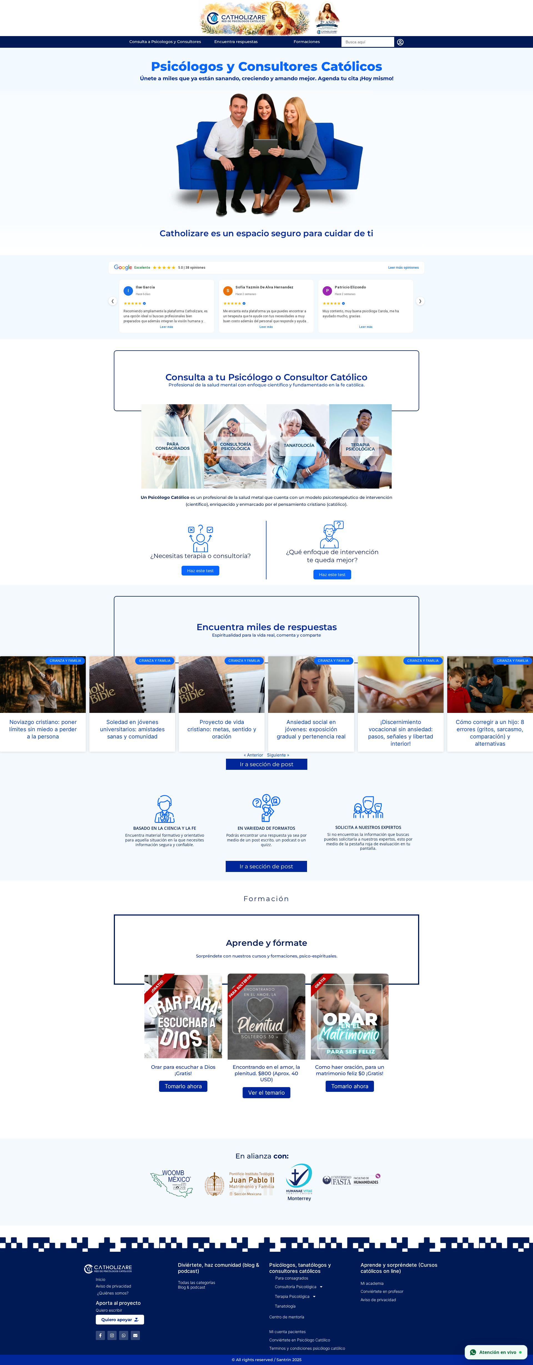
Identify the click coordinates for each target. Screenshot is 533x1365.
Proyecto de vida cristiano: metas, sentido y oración (221, 729)
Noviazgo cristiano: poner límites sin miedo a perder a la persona (43, 729)
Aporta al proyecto (118, 1303)
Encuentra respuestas (236, 41)
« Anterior (253, 755)
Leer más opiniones (403, 268)
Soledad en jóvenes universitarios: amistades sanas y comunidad (132, 729)
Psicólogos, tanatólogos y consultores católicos (300, 1268)
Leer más (166, 326)
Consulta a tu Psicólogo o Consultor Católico (266, 377)
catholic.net (340, 1132)
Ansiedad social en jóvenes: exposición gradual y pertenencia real (311, 729)
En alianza (262, 1156)
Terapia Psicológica (292, 1296)
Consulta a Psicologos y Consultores (165, 41)
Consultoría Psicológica (295, 1286)
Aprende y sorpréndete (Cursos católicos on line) (399, 1268)
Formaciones (307, 41)
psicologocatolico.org (382, 1132)
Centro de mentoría (286, 1316)
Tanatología (285, 1306)
